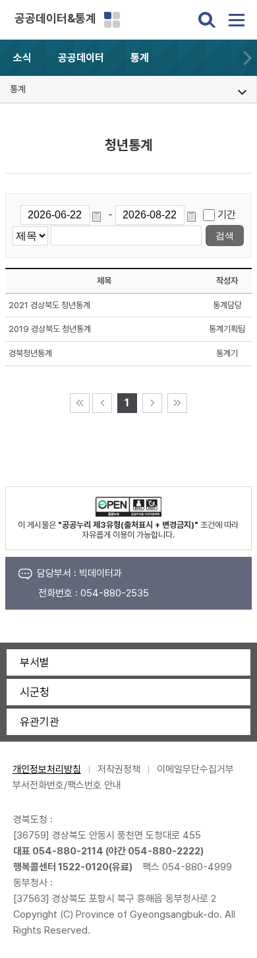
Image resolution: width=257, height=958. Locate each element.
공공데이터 (81, 57)
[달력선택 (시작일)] (98, 215)
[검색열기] (206, 20)
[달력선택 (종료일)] (193, 215)
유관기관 (39, 721)
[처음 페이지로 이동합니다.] (80, 403)
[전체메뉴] (236, 20)
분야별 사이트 (112, 20)
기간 (226, 214)
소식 (22, 57)
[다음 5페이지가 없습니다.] (152, 403)
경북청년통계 (30, 353)
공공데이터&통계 (55, 18)
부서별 (34, 662)
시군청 (34, 692)
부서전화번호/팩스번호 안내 (67, 785)
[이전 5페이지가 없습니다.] (102, 403)
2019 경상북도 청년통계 (50, 329)
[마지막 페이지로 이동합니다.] (177, 403)
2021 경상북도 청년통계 (49, 305)
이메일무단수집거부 (195, 769)
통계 (139, 57)
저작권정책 (119, 769)
